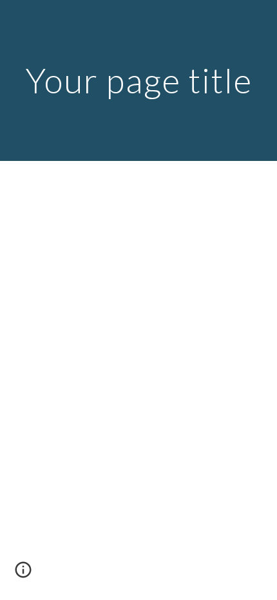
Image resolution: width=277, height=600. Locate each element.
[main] (139, 80)
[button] (23, 574)
